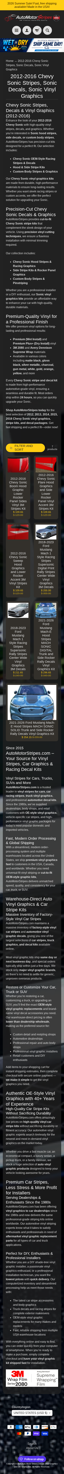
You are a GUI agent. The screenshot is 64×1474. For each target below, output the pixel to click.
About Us (32, 1448)
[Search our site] (47, 30)
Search (32, 1443)
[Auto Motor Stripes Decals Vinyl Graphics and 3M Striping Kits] (32, 18)
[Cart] (37, 30)
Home (10, 60)
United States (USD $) (30, 1412)
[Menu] (16, 30)
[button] (25, 448)
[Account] (26, 30)
